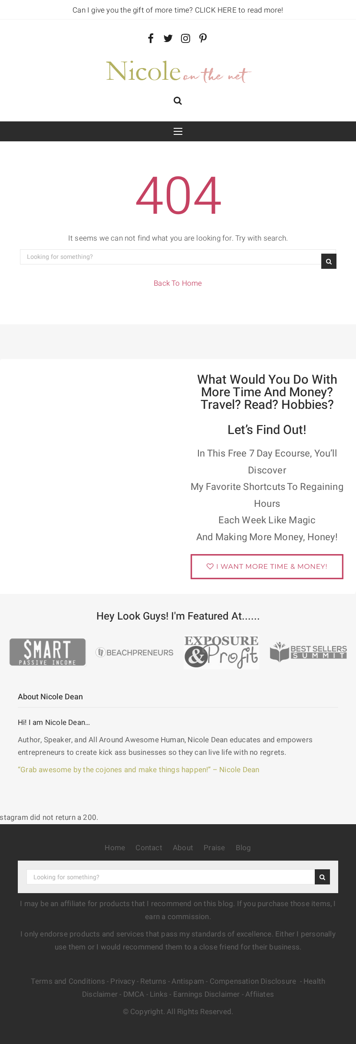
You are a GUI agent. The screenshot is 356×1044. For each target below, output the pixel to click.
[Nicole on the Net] (178, 70)
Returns (153, 981)
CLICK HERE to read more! (239, 10)
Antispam (187, 981)
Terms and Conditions (68, 981)
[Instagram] (185, 39)
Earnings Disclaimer (206, 994)
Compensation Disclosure (254, 981)
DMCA (134, 994)
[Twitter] (168, 39)
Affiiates (259, 994)
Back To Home (178, 283)
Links (159, 994)
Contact (148, 847)
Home (115, 847)
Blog (243, 847)
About (183, 847)
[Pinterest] (203, 39)
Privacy (122, 981)
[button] (178, 101)
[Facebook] (150, 39)
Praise (214, 847)
